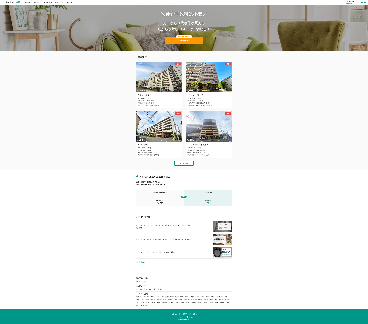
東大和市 (153, 302)
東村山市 (221, 299)
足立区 (142, 299)
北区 (216, 297)
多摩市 (177, 302)
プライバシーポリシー (181, 317)
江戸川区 (153, 299)
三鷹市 (175, 299)
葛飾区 (147, 299)
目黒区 (182, 297)
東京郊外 (160, 289)
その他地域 (144, 305)
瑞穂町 (205, 302)
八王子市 (159, 299)
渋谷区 (197, 297)
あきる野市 (193, 302)
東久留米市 (164, 302)
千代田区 (138, 297)
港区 (148, 297)
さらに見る (184, 163)
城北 (137, 289)
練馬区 (138, 299)
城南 (145, 289)
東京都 (138, 281)
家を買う (36, 2)
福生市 (142, 302)
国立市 (138, 302)
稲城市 (182, 302)
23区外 (154, 289)
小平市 (211, 299)
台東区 (162, 297)
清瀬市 (158, 302)
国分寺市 (227, 299)
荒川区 (221, 297)
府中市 (185, 299)
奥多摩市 (222, 302)
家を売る (27, 2)
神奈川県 (143, 281)
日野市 (215, 299)
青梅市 (180, 299)
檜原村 (216, 302)
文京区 (157, 297)
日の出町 (211, 302)
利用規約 (191, 317)
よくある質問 (47, 2)
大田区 (186, 297)
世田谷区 (192, 297)
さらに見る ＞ (141, 262)
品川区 (177, 297)
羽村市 (187, 302)
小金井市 (205, 299)
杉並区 (207, 297)
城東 (141, 289)
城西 (149, 289)
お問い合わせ (59, 2)
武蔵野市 (170, 299)
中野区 (202, 297)
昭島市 (190, 299)
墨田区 (167, 297)
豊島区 (212, 297)
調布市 (195, 299)
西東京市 (200, 302)
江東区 (172, 297)
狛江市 (147, 302)
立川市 (164, 299)
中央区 (144, 297)
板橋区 (226, 297)
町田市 (200, 299)
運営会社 (70, 2)
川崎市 (227, 302)
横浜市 (138, 305)
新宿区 (152, 297)
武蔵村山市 (172, 302)
